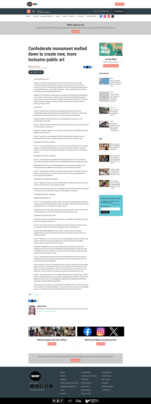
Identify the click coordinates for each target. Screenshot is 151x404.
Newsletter (63, 379)
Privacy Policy (105, 383)
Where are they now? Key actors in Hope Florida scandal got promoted (115, 98)
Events (65, 16)
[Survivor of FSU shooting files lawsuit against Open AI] (104, 110)
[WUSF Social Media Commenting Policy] (100, 331)
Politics (111, 92)
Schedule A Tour (106, 390)
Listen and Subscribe (111, 66)
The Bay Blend (111, 59)
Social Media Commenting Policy (68, 386)
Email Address (105, 206)
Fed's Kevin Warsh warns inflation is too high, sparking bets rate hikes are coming (115, 159)
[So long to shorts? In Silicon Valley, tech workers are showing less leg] (104, 171)
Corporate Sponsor (106, 372)
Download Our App (106, 376)
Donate (120, 4)
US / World (36, 294)
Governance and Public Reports (89, 376)
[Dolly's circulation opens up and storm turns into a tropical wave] (104, 81)
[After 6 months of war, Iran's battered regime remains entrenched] (104, 146)
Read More (52, 344)
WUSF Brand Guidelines (107, 386)
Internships (63, 393)
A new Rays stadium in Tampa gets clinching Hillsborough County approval (115, 127)
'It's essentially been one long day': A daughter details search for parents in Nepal (115, 184)
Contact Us (63, 376)
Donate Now (75, 360)
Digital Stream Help (86, 390)
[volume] (33, 11)
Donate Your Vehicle (86, 393)
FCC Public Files (85, 379)
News (28, 16)
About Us (62, 372)
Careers (62, 390)
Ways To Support (106, 379)
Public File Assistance (86, 383)
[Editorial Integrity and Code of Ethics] (51, 331)
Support (81, 16)
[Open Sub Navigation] (31, 16)
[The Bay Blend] (111, 49)
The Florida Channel (86, 372)
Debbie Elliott (36, 66)
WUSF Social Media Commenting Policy (101, 340)
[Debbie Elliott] (31, 310)
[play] (28, 11)
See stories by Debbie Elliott (46, 311)
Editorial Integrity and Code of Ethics (52, 340)
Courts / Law (113, 107)
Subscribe (75, 31)
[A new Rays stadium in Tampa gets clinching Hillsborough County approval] (104, 124)
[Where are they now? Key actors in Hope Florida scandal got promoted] (104, 97)
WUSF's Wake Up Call (75, 25)
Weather (36, 16)
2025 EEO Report (85, 386)
